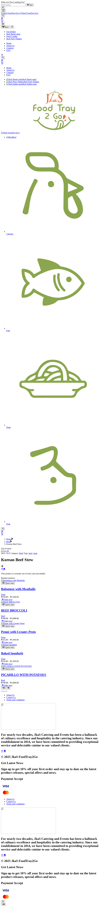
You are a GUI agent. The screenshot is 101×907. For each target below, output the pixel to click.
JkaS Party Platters (14, 39)
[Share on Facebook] (2, 569)
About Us (10, 46)
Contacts (10, 48)
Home (8, 43)
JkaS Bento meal (13, 34)
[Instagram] (5, 751)
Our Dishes (11, 32)
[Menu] (3, 10)
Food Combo (11, 36)
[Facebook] (2, 55)
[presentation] (13, 580)
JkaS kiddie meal (29, 84)
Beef (14, 137)
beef (30, 553)
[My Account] (2, 19)
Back (7, 27)
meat (35, 553)
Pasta (3, 594)
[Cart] (2, 21)
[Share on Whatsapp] (4, 569)
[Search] (3, 15)
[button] (2, 691)
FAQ (8, 50)
